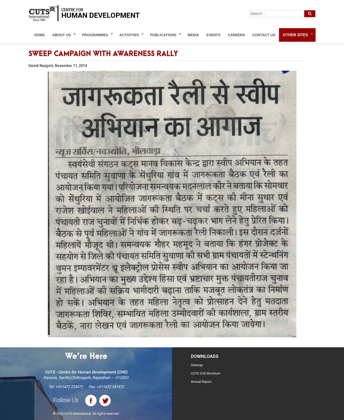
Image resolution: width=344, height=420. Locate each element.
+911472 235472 (69, 387)
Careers (236, 35)
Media (193, 35)
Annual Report (201, 382)
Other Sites (295, 35)
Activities (129, 35)
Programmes (95, 35)
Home (39, 35)
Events (213, 35)
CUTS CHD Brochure (205, 373)
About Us (61, 35)
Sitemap (197, 365)
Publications (163, 35)
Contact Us (263, 35)
